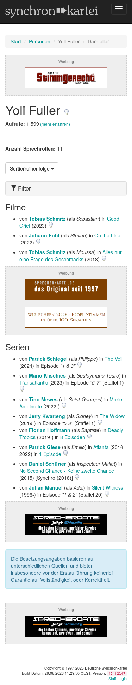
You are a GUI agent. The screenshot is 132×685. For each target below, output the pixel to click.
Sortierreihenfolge (30, 168)
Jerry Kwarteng (47, 416)
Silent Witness (107, 487)
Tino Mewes (43, 399)
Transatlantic (33, 382)
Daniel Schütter (47, 463)
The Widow (112, 416)
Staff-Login (117, 678)
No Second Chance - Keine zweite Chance (66, 470)
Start (16, 41)
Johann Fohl (44, 235)
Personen (39, 41)
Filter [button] (24, 188)
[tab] (66, 188)
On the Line (107, 235)
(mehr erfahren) (55, 124)
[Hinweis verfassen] (66, 109)
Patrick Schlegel (48, 358)
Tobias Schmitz (47, 218)
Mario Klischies (47, 375)
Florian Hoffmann (49, 430)
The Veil (113, 358)
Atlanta (101, 446)
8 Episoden (73, 437)
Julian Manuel (46, 487)
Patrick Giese (45, 446)
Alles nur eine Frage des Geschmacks (70, 256)
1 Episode (51, 453)
